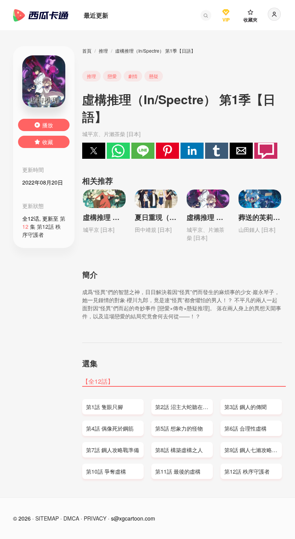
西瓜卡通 (40, 15)
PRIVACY (95, 518)
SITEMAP (47, 518)
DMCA (71, 518)
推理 (103, 50)
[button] (206, 15)
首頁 (86, 50)
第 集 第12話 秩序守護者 (43, 226)
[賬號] (274, 14)
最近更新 (96, 15)
